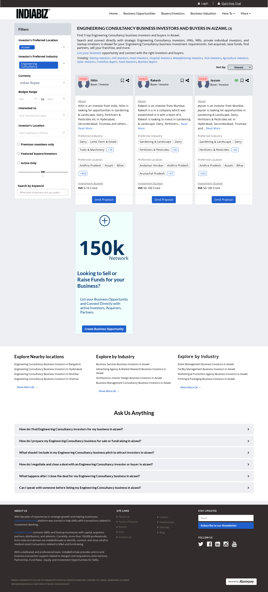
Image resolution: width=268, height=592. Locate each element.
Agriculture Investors (235, 58)
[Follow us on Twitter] (202, 544)
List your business (89, 53)
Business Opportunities (139, 13)
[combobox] (42, 47)
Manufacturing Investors (188, 58)
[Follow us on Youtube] (236, 544)
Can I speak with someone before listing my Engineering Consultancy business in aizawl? (80, 487)
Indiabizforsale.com (25, 520)
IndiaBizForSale (23, 532)
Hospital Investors (160, 58)
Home (113, 13)
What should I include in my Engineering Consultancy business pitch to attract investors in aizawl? (86, 452)
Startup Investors (99, 58)
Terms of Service (128, 521)
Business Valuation (203, 13)
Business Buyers (147, 62)
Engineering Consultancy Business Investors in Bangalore (47, 364)
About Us (124, 516)
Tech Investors (213, 58)
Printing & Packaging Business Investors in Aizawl (206, 379)
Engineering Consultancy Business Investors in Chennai (46, 379)
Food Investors (128, 62)
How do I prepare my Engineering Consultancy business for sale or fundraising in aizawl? (80, 441)
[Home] (33, 17)
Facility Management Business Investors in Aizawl (206, 369)
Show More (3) (189, 387)
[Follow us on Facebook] (211, 544)
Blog (162, 532)
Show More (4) (108, 391)
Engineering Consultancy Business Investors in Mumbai (46, 374)
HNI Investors (120, 58)
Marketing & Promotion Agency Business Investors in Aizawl (212, 374)
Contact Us (125, 537)
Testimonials (167, 522)
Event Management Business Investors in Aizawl (206, 364)
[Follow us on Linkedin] (219, 544)
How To (227, 13)
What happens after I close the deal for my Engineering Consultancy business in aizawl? (79, 476)
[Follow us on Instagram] (227, 544)
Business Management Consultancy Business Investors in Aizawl (133, 383)
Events (123, 527)
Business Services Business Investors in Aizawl (122, 364)
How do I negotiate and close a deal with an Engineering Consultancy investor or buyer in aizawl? (86, 464)
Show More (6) (26, 387)
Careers (164, 517)
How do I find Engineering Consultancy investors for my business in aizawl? (71, 429)
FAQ (121, 532)
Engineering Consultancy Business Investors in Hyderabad (48, 369)
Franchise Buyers (107, 62)
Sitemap (164, 527)
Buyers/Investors (173, 13)
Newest (238, 67)
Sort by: (221, 67)
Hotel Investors (139, 58)
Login (204, 3)
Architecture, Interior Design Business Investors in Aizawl (129, 378)
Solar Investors (86, 62)
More (245, 13)
